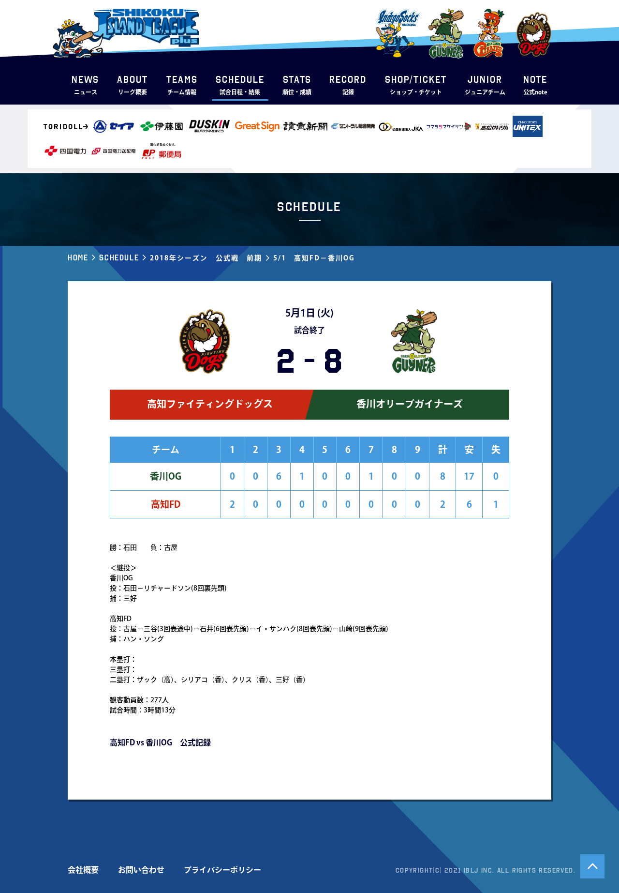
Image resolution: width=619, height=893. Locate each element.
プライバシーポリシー (222, 870)
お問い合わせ (141, 870)
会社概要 (83, 870)
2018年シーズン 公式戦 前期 (206, 258)
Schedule (119, 257)
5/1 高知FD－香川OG (314, 258)
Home (78, 257)
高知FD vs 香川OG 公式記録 (160, 742)
